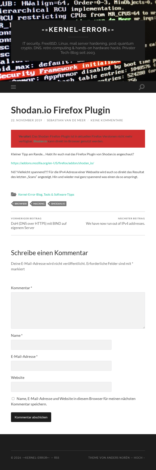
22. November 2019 (26, 120)
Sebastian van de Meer (66, 120)
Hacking (39, 203)
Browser (21, 203)
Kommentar (21, 288)
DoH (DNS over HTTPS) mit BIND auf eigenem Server (39, 223)
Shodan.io (40, 141)
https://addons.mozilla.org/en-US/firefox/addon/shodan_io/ (52, 163)
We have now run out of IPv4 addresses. (115, 221)
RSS (56, 457)
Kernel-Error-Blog (30, 194)
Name (17, 335)
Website (17, 377)
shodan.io (58, 203)
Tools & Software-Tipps (59, 194)
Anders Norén (118, 457)
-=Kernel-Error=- (78, 29)
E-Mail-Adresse (24, 356)
